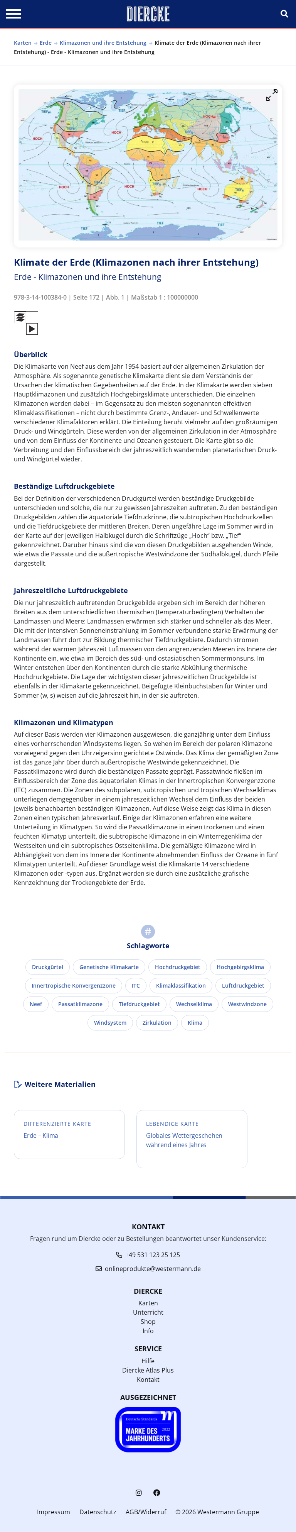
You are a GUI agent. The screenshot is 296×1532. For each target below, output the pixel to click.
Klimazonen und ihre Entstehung (103, 42)
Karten (23, 42)
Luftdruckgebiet (243, 985)
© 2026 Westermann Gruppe (217, 1512)
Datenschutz (97, 1512)
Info (148, 1331)
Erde (46, 42)
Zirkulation (157, 1022)
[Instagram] (139, 1493)
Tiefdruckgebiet (139, 1004)
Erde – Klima (41, 1135)
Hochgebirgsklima (240, 967)
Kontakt (148, 1379)
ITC (136, 985)
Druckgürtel (47, 967)
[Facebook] (156, 1493)
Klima (195, 1022)
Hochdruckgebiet (177, 967)
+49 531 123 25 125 (152, 1255)
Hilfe (148, 1361)
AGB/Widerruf (146, 1512)
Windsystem (110, 1022)
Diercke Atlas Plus (148, 1370)
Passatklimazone (80, 1004)
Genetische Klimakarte (109, 967)
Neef (36, 1004)
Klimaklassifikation (181, 985)
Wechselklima (194, 1004)
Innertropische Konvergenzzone (74, 985)
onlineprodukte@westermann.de (153, 1268)
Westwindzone (247, 1004)
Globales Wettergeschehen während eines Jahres (184, 1140)
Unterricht (148, 1312)
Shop (148, 1321)
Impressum (53, 1512)
